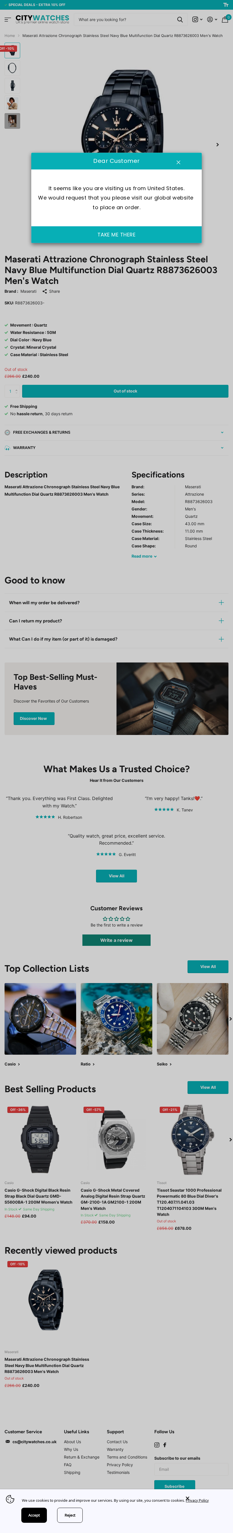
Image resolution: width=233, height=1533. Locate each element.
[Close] (205, 1498)
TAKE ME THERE (116, 234)
